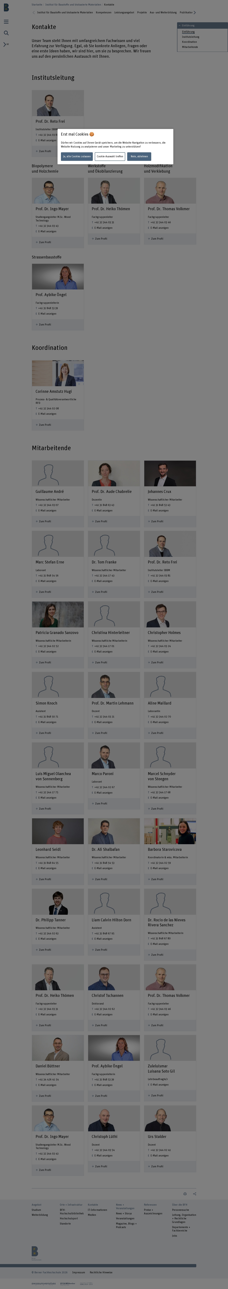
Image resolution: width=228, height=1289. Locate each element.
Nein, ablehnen (139, 156)
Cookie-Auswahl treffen (110, 156)
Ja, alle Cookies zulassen (77, 156)
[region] (115, 146)
